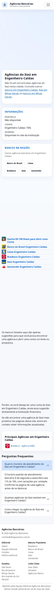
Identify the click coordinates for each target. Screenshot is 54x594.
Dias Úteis (33, 567)
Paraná (5, 579)
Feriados (32, 570)
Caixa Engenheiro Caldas (21, 251)
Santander (36, 170)
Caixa (30, 163)
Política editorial (9, 555)
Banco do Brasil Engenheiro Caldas (27, 246)
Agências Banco (35, 573)
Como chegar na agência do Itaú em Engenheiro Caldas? (24, 511)
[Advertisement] (27, 41)
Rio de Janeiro (8, 570)
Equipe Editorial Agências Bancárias (33, 586)
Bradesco (11, 170)
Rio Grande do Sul (10, 576)
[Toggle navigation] (48, 5)
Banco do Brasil (14, 163)
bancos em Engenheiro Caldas (21, 90)
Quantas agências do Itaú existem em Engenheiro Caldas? (25, 499)
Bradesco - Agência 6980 (23, 445)
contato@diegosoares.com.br (16, 537)
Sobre (4, 546)
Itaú (24, 170)
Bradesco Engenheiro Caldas (23, 256)
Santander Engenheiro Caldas (24, 266)
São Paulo (6, 567)
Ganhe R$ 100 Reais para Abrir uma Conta (27, 240)
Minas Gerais (8, 573)
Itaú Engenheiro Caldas (20, 261)
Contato (5, 552)
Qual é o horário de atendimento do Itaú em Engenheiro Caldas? (24, 465)
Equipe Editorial (9, 549)
